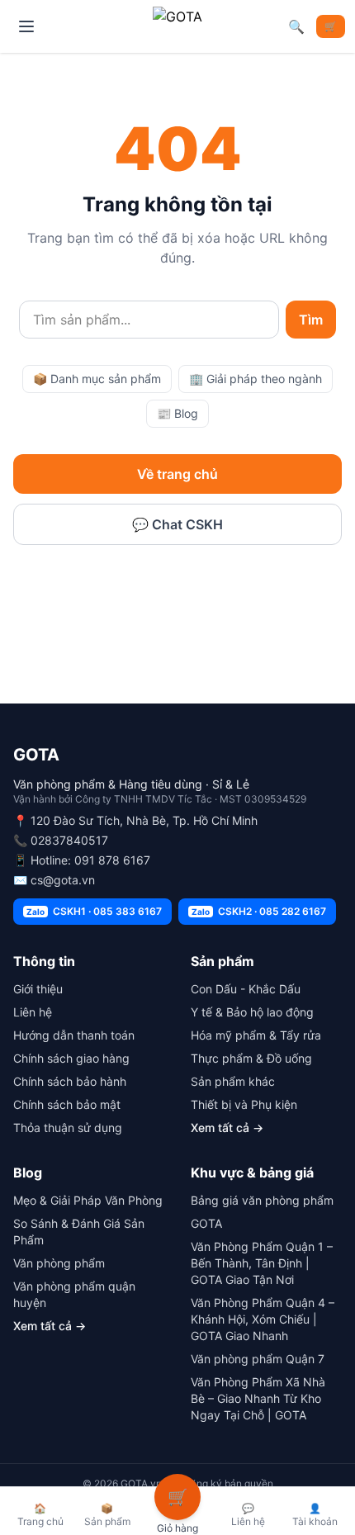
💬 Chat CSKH (177, 524)
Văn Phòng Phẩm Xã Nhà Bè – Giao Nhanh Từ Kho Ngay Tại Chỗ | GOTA (258, 1398)
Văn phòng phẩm (59, 1263)
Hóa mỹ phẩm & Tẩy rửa (256, 1035)
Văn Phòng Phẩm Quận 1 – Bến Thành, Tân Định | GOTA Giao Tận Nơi (262, 1262)
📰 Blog (177, 413)
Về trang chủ (177, 474)
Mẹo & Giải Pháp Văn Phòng (88, 1200)
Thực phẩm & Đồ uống (251, 1058)
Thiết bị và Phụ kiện (244, 1104)
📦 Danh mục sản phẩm (97, 379)
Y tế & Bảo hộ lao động (252, 1012)
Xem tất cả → (227, 1127)
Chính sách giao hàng (71, 1058)
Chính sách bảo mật (67, 1104)
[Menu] (26, 26)
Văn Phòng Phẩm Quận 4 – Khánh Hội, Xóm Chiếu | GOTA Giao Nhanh (262, 1319)
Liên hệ (32, 1012)
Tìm (311, 319)
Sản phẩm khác (233, 1081)
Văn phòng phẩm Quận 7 (257, 1359)
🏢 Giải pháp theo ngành (255, 379)
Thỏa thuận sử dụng (67, 1127)
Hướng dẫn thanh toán (74, 1035)
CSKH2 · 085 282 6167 (259, 911)
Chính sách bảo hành (69, 1081)
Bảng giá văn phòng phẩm (262, 1200)
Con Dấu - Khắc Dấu (246, 989)
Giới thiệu (38, 989)
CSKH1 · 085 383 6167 (94, 911)
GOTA (206, 1223)
